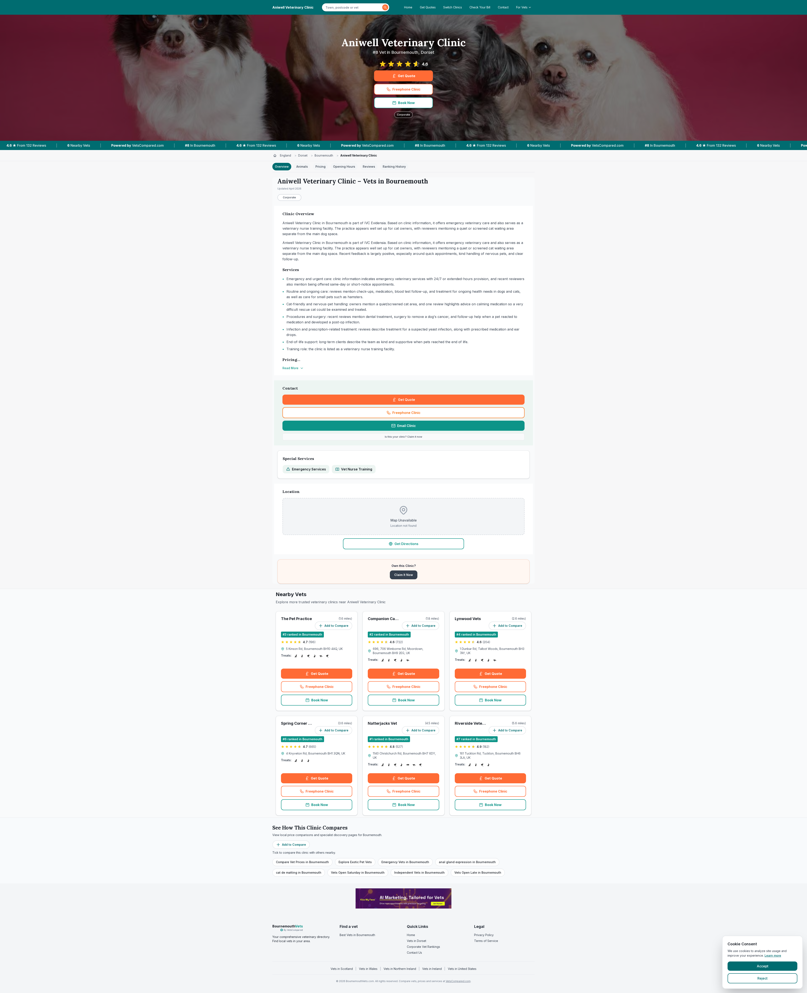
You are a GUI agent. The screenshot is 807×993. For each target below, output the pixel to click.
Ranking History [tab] (394, 166)
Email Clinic (406, 426)
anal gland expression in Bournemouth (467, 862)
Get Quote (406, 76)
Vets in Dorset (416, 941)
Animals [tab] (302, 166)
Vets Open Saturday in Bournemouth (358, 872)
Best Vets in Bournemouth (357, 935)
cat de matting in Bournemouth (298, 872)
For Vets (521, 7)
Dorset (302, 155)
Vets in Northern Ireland (400, 969)
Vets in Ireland (432, 969)
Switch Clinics (452, 7)
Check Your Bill (479, 7)
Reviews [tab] (369, 166)
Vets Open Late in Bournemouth (477, 872)
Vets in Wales (368, 969)
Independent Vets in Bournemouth (419, 872)
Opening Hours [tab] (344, 166)
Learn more (773, 955)
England (285, 155)
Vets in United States (462, 969)
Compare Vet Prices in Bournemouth (302, 862)
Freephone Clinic (406, 89)
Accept (762, 966)
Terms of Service (486, 941)
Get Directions (406, 544)
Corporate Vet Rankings (423, 946)
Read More (290, 368)
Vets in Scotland (342, 969)
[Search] (385, 7)
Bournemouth (324, 155)
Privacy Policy (484, 935)
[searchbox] (353, 7)
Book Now (406, 103)
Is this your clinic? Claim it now (403, 436)
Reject (762, 978)
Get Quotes (428, 7)
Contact (503, 7)
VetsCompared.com (458, 981)
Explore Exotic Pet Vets (355, 862)
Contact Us (414, 952)
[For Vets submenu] (531, 7)
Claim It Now (403, 575)
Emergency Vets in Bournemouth (405, 862)
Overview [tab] (282, 166)
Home (408, 7)
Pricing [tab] (320, 166)
